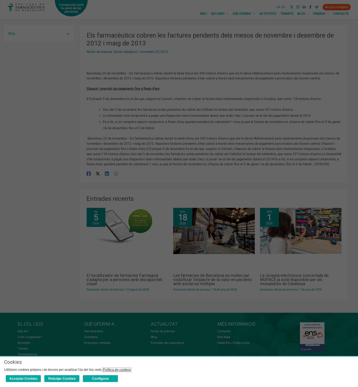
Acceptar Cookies (23, 378)
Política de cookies (117, 369)
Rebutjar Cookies (62, 378)
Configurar (100, 378)
